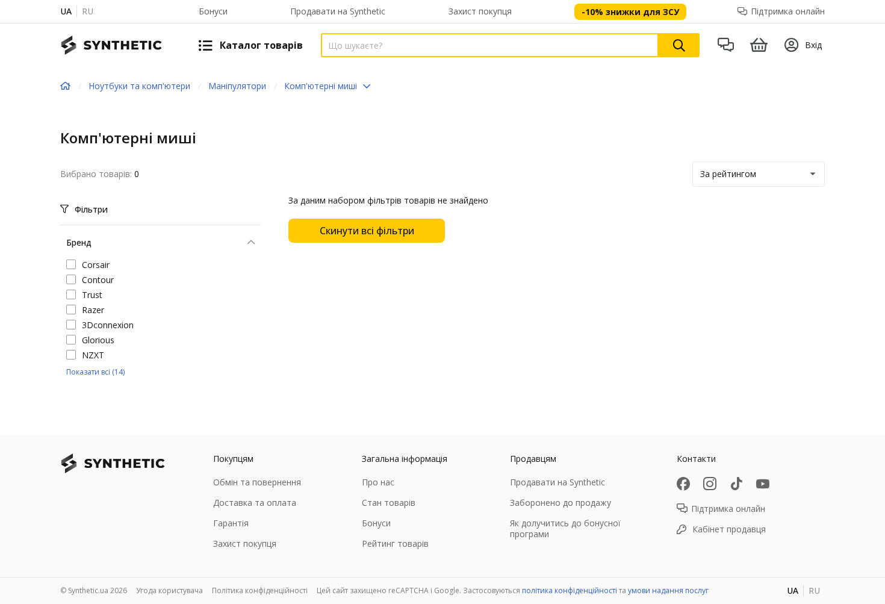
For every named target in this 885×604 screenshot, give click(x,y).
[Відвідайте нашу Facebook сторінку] (683, 483)
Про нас (378, 482)
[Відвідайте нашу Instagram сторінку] (710, 483)
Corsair (96, 264)
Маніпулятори (237, 86)
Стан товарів (388, 502)
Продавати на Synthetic (337, 11)
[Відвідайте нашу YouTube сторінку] (763, 483)
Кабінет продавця (729, 529)
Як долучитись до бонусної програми (565, 528)
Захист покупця (480, 11)
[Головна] (65, 86)
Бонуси (213, 11)
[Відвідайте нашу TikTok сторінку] (736, 483)
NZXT (93, 355)
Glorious (98, 340)
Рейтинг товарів (395, 543)
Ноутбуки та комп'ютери (139, 86)
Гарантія (231, 523)
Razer (93, 310)
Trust (92, 294)
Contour (98, 279)
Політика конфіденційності (260, 590)
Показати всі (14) (95, 372)
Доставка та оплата (254, 502)
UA (66, 11)
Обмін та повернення (257, 482)
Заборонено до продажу (560, 502)
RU (87, 11)
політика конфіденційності (569, 590)
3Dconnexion (108, 325)
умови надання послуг (668, 590)
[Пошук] (679, 45)
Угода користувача (169, 590)
